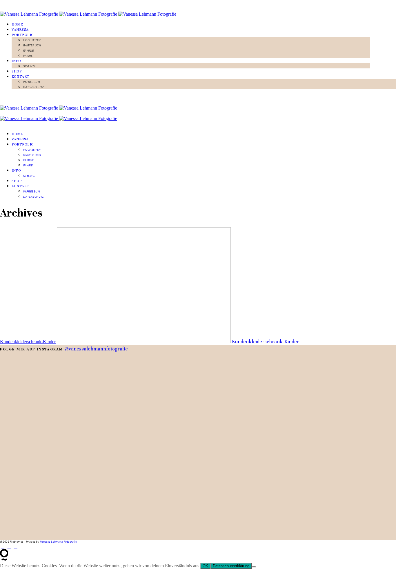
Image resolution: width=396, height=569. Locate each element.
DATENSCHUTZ (33, 87)
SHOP (17, 71)
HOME (17, 24)
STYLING (29, 66)
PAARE (27, 56)
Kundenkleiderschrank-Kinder (28, 341)
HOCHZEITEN (32, 40)
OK (205, 566)
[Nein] (254, 567)
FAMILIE (28, 50)
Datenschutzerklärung (231, 566)
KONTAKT (21, 76)
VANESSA (20, 30)
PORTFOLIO (23, 35)
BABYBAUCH (32, 45)
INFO (16, 61)
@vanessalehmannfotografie (96, 349)
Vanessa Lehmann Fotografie (58, 541)
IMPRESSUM (31, 82)
